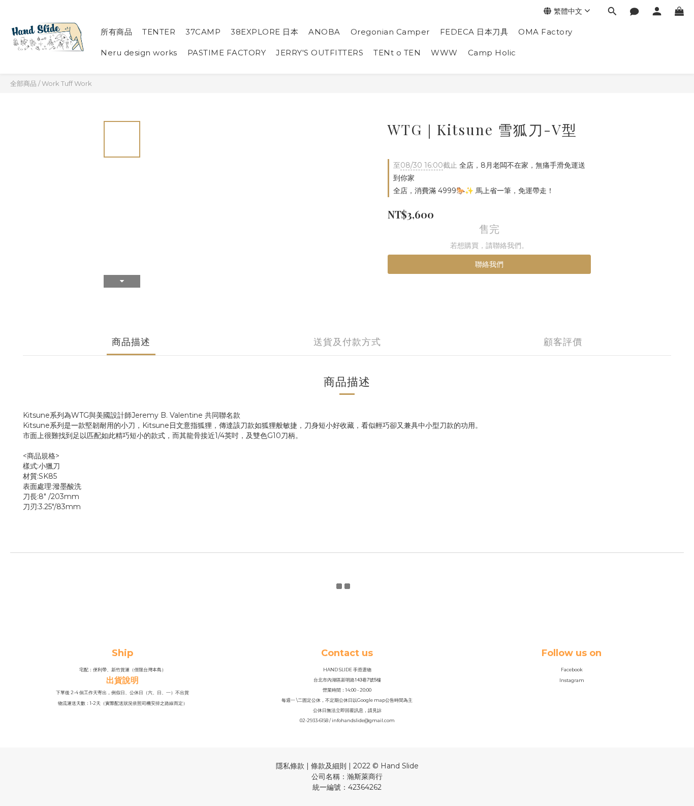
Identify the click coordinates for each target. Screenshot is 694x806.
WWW (444, 52)
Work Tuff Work (67, 83)
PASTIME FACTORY (226, 52)
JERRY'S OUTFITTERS (319, 52)
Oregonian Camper (390, 32)
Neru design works (139, 52)
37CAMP (202, 32)
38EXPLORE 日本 (264, 32)
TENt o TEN (397, 52)
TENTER (158, 32)
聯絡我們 (489, 264)
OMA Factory (545, 32)
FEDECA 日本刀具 (474, 32)
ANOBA (324, 32)
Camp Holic (492, 52)
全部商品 (23, 83)
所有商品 (116, 32)
